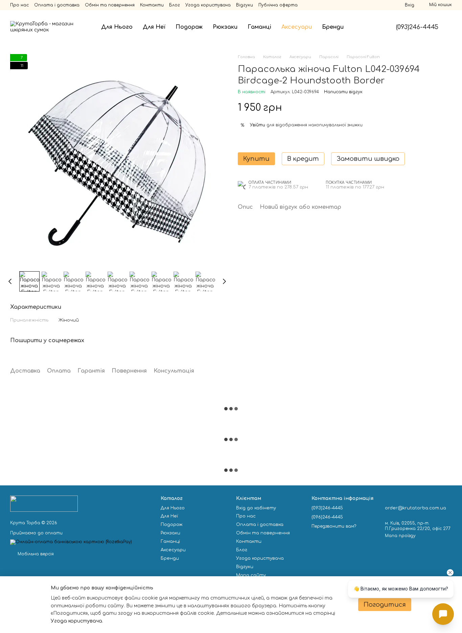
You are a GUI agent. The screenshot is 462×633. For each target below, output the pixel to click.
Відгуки (244, 5)
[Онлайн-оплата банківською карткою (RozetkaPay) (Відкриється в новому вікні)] (71, 541)
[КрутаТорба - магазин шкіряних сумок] (44, 503)
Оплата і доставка (56, 5)
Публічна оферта (278, 5)
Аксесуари (296, 27)
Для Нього (117, 27)
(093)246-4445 (417, 27)
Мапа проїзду (400, 535)
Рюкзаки (225, 27)
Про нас (19, 5)
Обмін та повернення (110, 5)
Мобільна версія (35, 554)
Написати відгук (343, 92)
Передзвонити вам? (333, 526)
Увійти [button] (257, 125)
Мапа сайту (251, 575)
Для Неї (154, 27)
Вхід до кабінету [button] (256, 508)
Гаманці (259, 27)
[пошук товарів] (360, 27)
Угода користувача (208, 5)
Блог (174, 5)
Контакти (152, 5)
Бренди (333, 27)
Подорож (189, 27)
